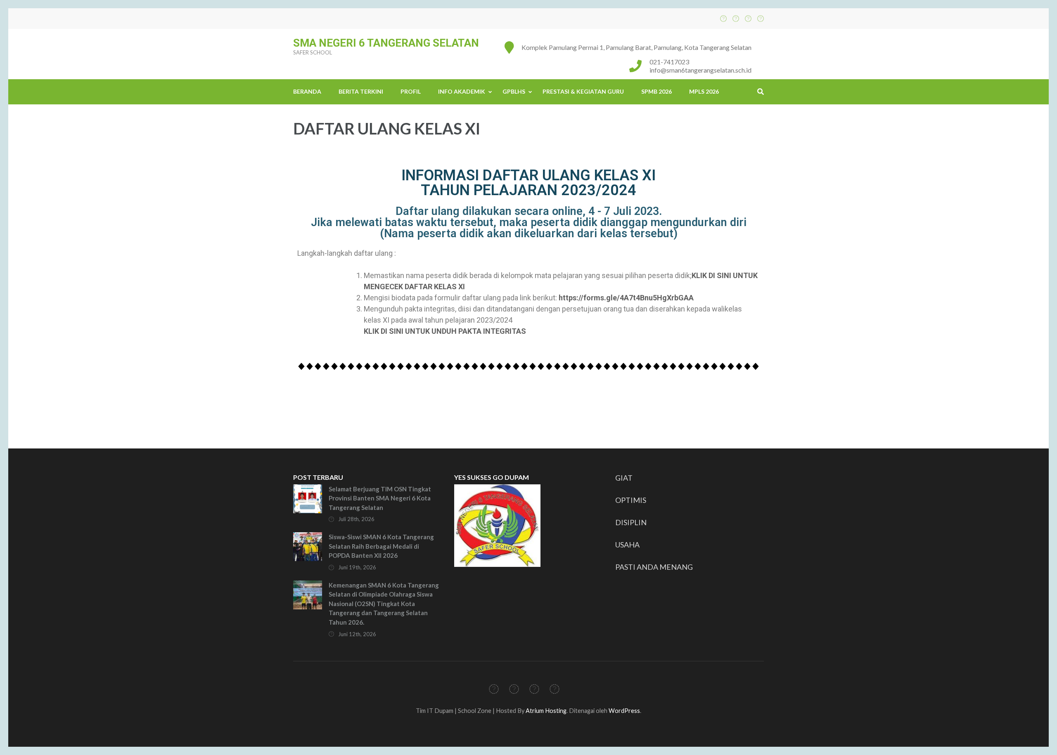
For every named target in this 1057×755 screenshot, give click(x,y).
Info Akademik (461, 91)
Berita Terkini (361, 91)
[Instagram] (748, 18)
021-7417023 (669, 62)
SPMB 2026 (656, 91)
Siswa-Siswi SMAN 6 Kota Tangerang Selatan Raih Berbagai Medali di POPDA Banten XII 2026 (381, 546)
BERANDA (307, 91)
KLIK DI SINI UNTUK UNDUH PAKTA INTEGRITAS (445, 331)
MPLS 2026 (704, 91)
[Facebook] (723, 18)
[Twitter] (735, 18)
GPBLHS (513, 91)
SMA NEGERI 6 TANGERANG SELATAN (386, 43)
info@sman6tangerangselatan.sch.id (700, 70)
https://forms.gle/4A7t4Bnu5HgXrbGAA (626, 297)
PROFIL (411, 91)
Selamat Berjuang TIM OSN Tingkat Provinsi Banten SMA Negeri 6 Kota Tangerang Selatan (380, 498)
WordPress (624, 710)
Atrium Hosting (546, 710)
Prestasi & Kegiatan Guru (583, 91)
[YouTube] (760, 18)
